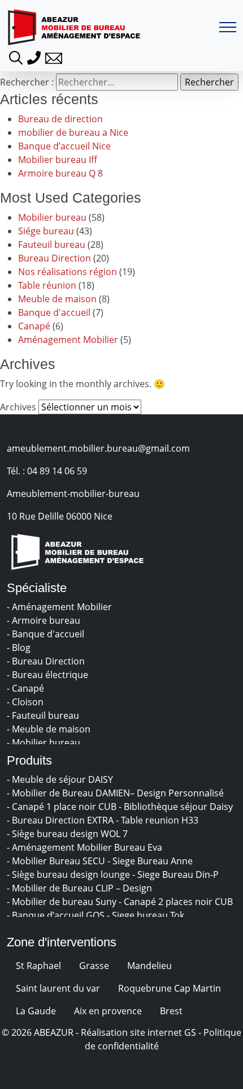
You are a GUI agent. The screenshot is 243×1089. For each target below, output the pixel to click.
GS (190, 1032)
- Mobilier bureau (45, 742)
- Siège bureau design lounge (69, 874)
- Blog (20, 647)
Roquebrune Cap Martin (169, 988)
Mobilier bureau (52, 217)
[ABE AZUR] (74, 27)
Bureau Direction (54, 258)
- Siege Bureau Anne (151, 861)
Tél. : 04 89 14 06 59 (47, 471)
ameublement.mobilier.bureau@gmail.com (98, 448)
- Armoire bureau (45, 620)
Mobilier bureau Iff (57, 159)
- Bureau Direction (47, 661)
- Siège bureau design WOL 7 (68, 834)
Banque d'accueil (54, 312)
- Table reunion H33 (158, 820)
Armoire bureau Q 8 (60, 173)
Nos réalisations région (67, 271)
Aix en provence (108, 1011)
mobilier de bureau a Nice (73, 132)
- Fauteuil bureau (44, 715)
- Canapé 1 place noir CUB (63, 806)
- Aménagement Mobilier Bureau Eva (85, 847)
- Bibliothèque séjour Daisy (177, 806)
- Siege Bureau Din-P (176, 874)
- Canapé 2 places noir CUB (177, 901)
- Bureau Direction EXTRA (61, 820)
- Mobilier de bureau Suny (63, 901)
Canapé (34, 326)
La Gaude (36, 1011)
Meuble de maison (57, 299)
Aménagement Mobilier (68, 339)
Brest (171, 1011)
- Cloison (26, 702)
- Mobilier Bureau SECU (57, 861)
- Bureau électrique (48, 674)
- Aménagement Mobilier (60, 607)
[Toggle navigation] (227, 27)
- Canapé (26, 688)
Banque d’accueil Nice (64, 146)
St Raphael (38, 965)
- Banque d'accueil (46, 634)
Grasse (94, 965)
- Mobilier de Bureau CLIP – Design (80, 888)
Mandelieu (149, 965)
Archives (18, 407)
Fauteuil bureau (51, 244)
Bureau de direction (60, 119)
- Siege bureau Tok (146, 915)
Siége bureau (46, 231)
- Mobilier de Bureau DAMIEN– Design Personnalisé (116, 793)
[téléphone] (34, 56)
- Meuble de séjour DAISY (61, 779)
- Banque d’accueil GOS (57, 915)
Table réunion (47, 285)
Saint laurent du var (58, 988)
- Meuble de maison (50, 729)
